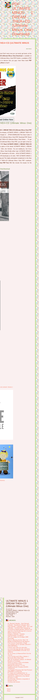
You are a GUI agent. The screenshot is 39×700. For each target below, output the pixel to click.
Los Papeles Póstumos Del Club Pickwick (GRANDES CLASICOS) (20, 670)
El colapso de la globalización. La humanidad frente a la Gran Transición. (19, 673)
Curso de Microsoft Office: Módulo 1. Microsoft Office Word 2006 (18, 657)
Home (8, 689)
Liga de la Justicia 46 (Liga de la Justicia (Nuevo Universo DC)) (19, 631)
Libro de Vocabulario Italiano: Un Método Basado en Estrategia (19, 660)
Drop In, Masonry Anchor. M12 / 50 (18, 640)
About (8, 691)
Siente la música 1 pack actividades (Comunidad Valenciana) (18, 663)
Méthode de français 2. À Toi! (16, 665)
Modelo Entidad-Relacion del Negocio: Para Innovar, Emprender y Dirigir (19, 642)
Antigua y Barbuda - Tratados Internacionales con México (16, 634)
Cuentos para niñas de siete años (17, 647)
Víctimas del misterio (14, 682)
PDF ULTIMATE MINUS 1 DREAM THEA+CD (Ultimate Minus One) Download (22, 19)
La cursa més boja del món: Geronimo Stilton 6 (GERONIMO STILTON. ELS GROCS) (19, 650)
